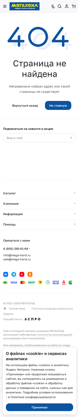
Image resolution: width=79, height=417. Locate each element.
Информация (13, 214)
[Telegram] (13, 274)
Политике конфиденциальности (33, 397)
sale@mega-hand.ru (17, 259)
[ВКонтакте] (5, 274)
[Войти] (67, 6)
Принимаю (40, 407)
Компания (11, 203)
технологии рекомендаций (54, 334)
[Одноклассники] (30, 274)
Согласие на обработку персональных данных (39, 150)
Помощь (9, 224)
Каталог (9, 193)
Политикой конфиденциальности (51, 154)
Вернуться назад (25, 105)
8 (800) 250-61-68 (15, 248)
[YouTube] (21, 274)
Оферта (8, 313)
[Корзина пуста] (74, 6)
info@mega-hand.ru (16, 255)
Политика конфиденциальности (52, 308)
